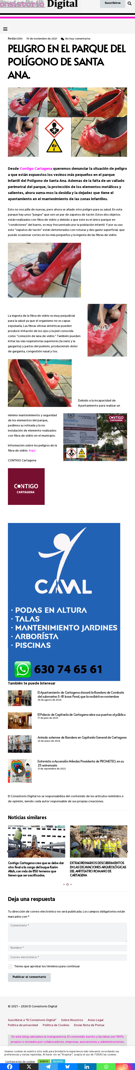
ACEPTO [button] (44, 1062)
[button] (129, 3)
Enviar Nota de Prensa (89, 1026)
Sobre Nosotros (72, 1020)
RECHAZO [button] (58, 1062)
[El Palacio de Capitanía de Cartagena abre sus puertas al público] (20, 720)
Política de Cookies (56, 1026)
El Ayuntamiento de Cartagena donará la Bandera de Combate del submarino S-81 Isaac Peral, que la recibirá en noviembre (81, 694)
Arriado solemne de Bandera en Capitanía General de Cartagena (82, 737)
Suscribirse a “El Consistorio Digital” (32, 1020)
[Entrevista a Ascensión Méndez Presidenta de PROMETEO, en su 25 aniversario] (20, 771)
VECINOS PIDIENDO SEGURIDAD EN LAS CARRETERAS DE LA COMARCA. (96, 865)
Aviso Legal (95, 1020)
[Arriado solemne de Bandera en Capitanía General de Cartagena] (20, 744)
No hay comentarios (77, 39)
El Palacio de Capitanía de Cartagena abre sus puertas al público (82, 714)
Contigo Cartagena (36, 169)
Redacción (15, 39)
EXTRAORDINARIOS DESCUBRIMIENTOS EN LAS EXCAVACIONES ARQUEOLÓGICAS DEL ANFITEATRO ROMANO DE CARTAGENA (36, 869)
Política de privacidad (23, 1026)
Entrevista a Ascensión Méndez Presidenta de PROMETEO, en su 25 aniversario (81, 763)
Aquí (32, 451)
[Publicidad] (67, 602)
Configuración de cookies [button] (20, 1062)
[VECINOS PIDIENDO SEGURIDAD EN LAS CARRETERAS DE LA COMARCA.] (98, 841)
